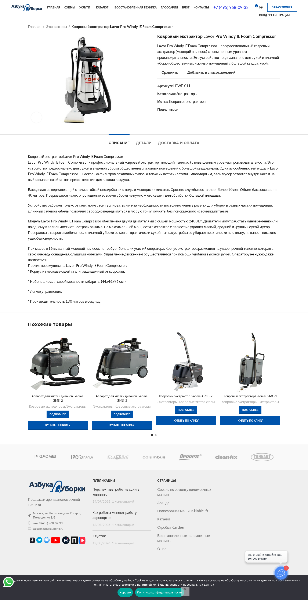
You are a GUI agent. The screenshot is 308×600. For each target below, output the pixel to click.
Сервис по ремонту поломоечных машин (184, 492)
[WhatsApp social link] (181, 109)
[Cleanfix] (226, 457)
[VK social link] (186, 109)
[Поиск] (253, 15)
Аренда (163, 503)
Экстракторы (56, 26)
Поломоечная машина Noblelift (182, 511)
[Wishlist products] (295, 15)
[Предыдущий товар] (267, 26)
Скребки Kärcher (170, 527)
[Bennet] (190, 457)
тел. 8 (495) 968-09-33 (48, 523)
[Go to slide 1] (152, 435)
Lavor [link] (161, 46)
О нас (161, 548)
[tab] (119, 140)
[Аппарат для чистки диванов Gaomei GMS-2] (58, 362)
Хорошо (125, 592)
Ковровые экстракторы (187, 101)
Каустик (99, 536)
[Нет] (185, 591)
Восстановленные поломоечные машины (183, 538)
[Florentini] (118, 457)
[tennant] (262, 457)
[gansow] (82, 457)
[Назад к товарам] (272, 26)
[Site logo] (27, 7)
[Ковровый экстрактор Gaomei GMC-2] (186, 362)
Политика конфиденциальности (159, 592)
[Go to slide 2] (156, 435)
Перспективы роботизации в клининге (116, 492)
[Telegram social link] (192, 109)
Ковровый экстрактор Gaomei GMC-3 (250, 396)
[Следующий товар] (277, 26)
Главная (34, 26)
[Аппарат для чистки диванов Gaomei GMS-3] (122, 362)
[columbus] (154, 457)
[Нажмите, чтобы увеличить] (36, 117)
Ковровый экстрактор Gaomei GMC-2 (186, 396)
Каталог (163, 519)
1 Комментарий (123, 501)
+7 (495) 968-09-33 (231, 7)
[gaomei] (46, 457)
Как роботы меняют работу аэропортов (115, 515)
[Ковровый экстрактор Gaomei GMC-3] (250, 362)
